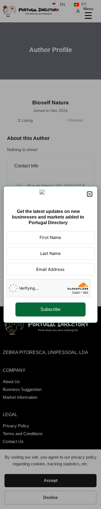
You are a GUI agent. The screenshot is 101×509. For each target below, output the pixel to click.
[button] (90, 194)
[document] (50, 254)
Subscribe (50, 309)
